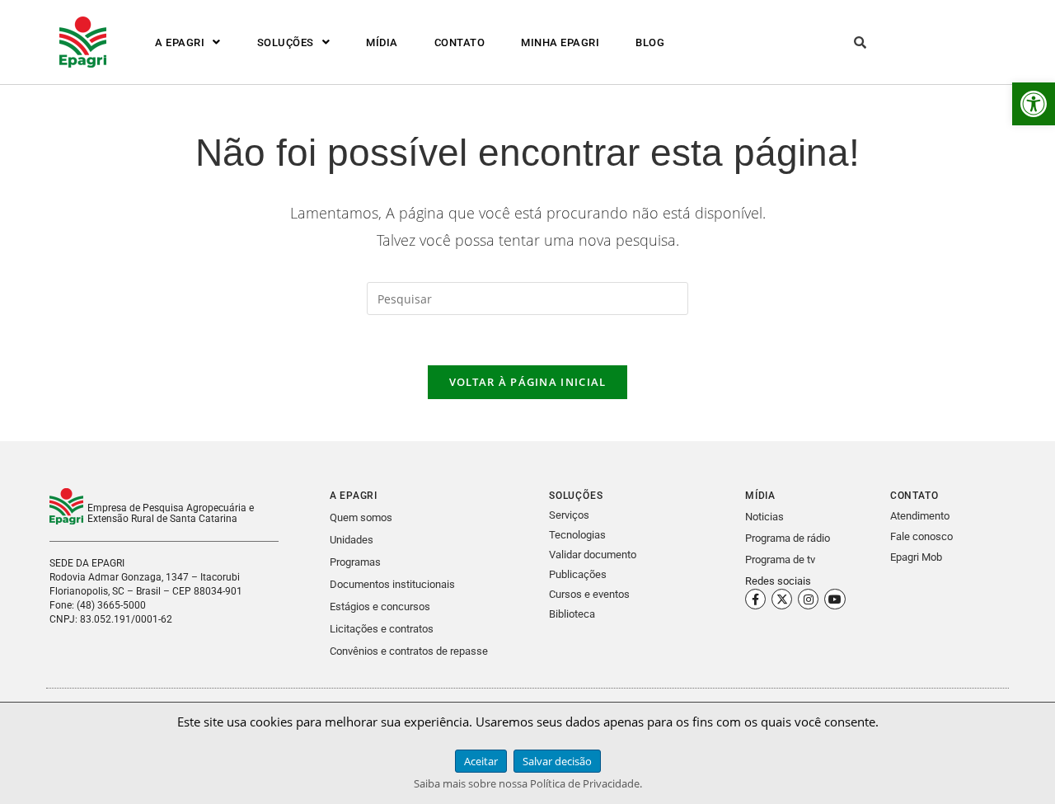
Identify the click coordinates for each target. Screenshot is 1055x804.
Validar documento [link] (592, 554)
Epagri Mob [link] (916, 557)
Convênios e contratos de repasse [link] (409, 651)
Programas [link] (355, 562)
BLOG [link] (649, 42)
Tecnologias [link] (577, 535)
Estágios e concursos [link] (380, 606)
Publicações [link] (578, 574)
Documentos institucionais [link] (392, 584)
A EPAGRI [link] (179, 42)
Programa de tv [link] (780, 559)
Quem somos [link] (361, 517)
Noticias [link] (764, 516)
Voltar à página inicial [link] (528, 381)
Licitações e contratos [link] (382, 629)
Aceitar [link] (481, 761)
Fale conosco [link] (921, 536)
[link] (1033, 103)
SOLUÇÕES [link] (285, 42)
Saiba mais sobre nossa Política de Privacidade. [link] (528, 783)
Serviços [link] (569, 515)
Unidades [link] (351, 540)
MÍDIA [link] (382, 42)
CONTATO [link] (459, 42)
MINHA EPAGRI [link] (560, 42)
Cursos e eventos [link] (589, 594)
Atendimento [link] (920, 516)
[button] (188, 42)
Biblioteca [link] (572, 614)
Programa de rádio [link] (787, 538)
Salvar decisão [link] (557, 761)
